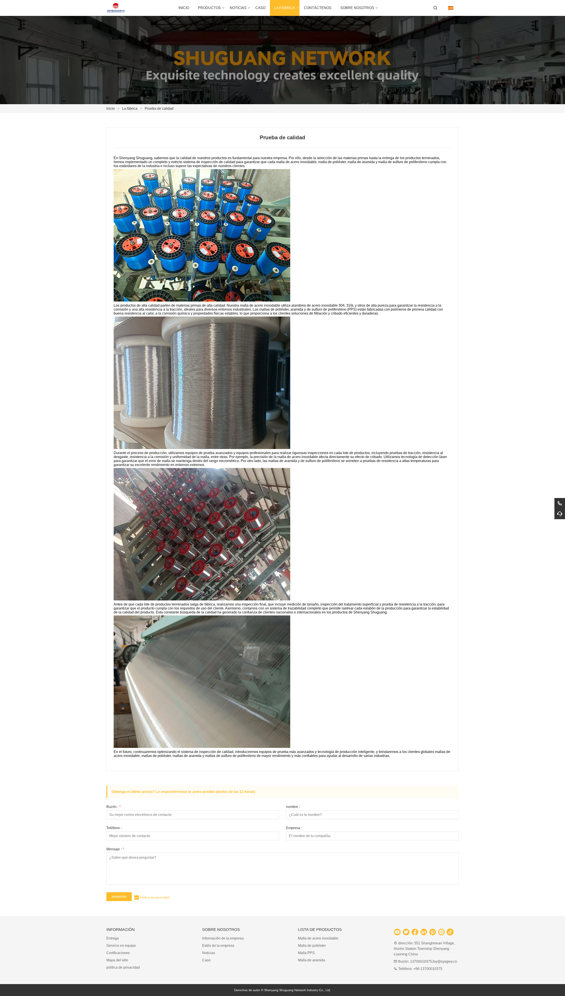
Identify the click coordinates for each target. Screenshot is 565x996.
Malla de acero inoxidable (318, 938)
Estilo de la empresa (218, 945)
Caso (206, 960)
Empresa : (294, 828)
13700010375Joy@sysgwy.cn (433, 961)
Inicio (110, 108)
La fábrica (129, 108)
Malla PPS (306, 953)
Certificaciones (118, 953)
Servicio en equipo (121, 945)
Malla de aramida (311, 960)
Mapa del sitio (117, 960)
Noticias (208, 953)
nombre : (293, 807)
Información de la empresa (223, 938)
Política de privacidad (155, 897)
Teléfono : (114, 828)
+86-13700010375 (427, 969)
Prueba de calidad (159, 108)
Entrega (112, 938)
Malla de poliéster (312, 945)
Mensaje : (115, 849)
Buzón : (113, 807)
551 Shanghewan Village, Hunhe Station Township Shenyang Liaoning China (424, 948)
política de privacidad (123, 967)
